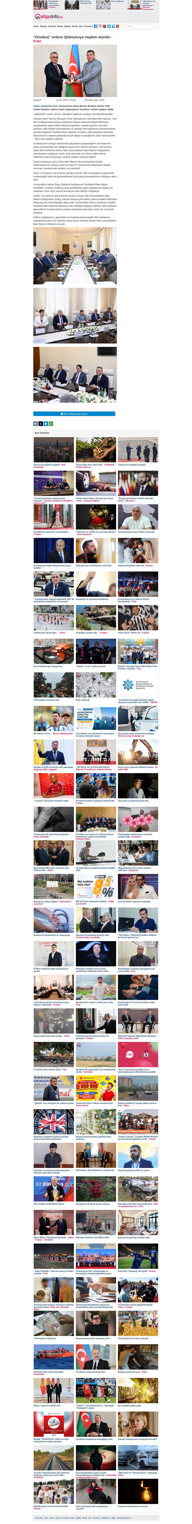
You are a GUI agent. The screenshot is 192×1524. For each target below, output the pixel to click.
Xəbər (36, 26)
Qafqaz (67, 26)
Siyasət (43, 26)
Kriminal (52, 26)
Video (46, 1518)
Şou (81, 26)
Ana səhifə (39, 1518)
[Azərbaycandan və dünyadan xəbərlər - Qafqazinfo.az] (48, 16)
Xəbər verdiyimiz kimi (45, 106)
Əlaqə (113, 1518)
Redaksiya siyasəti (124, 1518)
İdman (75, 26)
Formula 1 (88, 26)
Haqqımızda (105, 1518)
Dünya (60, 26)
